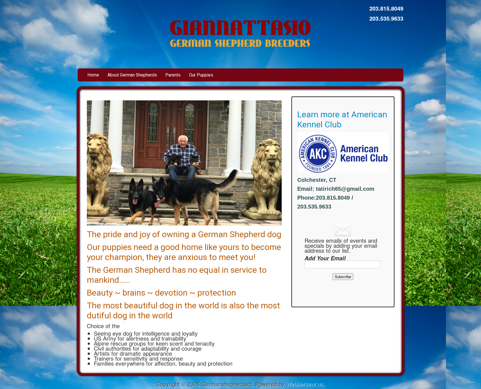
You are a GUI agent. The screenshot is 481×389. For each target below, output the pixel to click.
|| (280, 223)
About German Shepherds (132, 75)
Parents (173, 75)
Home (93, 75)
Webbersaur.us (304, 384)
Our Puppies (201, 75)
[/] (240, 31)
